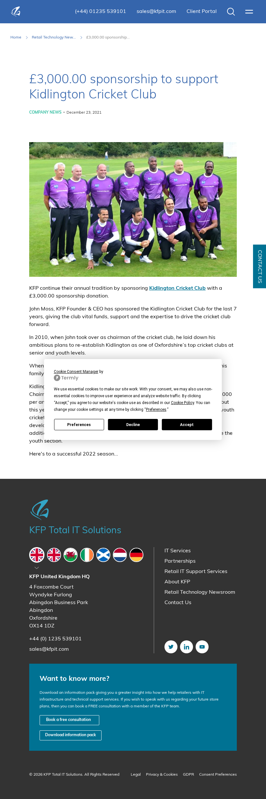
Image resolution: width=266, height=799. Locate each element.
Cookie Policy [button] (182, 402)
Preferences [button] (156, 409)
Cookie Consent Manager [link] (76, 371)
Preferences (79, 424)
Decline (133, 424)
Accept (187, 424)
